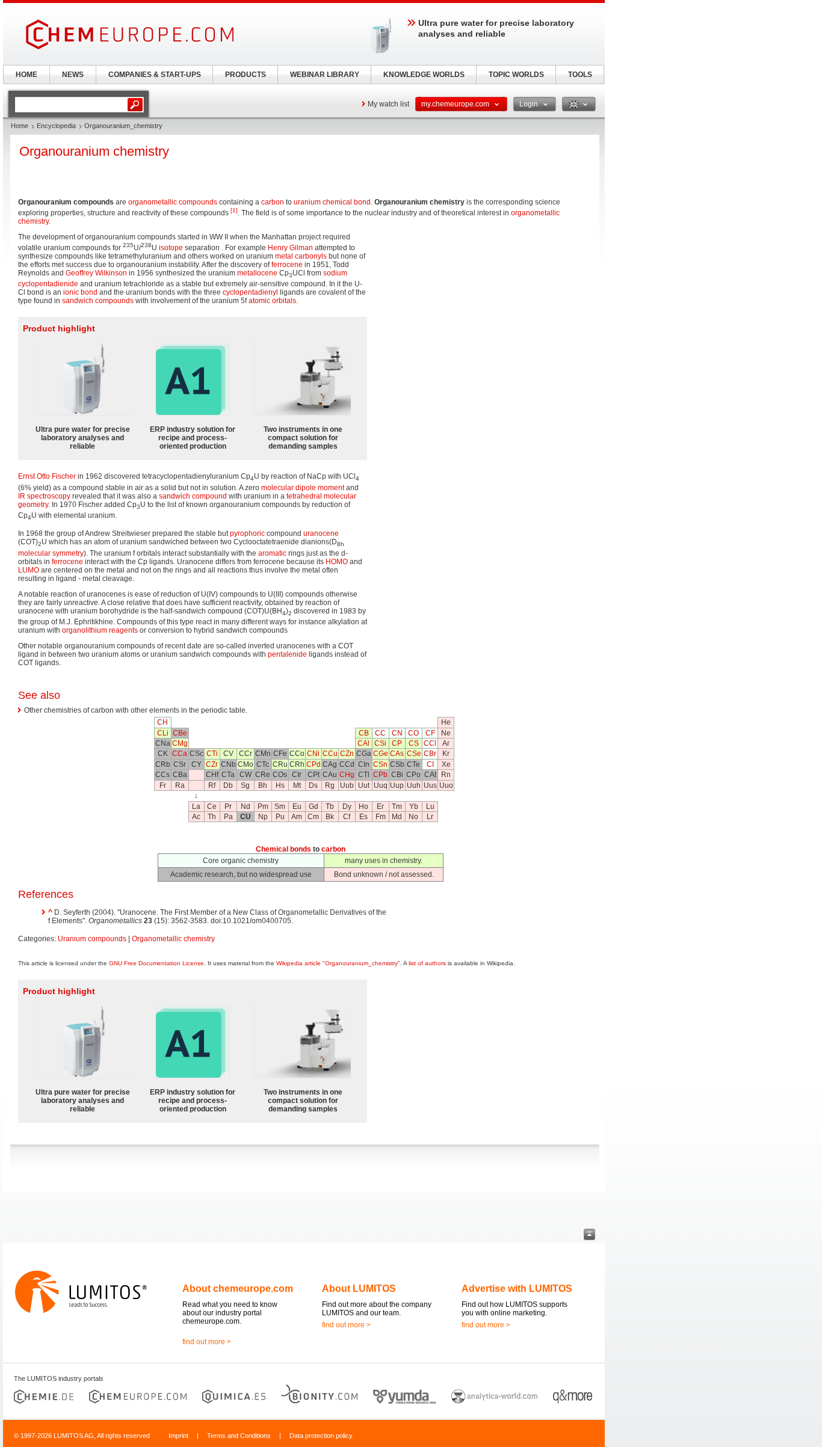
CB (364, 733)
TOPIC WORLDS (516, 74)
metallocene (257, 273)
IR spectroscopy (44, 496)
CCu (330, 753)
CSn (380, 764)
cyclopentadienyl (250, 292)
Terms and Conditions (239, 1435)
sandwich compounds (98, 300)
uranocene (321, 533)
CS (414, 743)
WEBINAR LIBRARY (324, 74)
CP (397, 743)
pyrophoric (247, 533)
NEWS (73, 74)
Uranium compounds (92, 939)
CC (380, 733)
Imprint (178, 1435)
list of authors (427, 963)
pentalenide (287, 654)
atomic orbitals (272, 300)
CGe (380, 753)
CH (162, 722)
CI (430, 764)
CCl (430, 743)
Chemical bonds (283, 849)
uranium (307, 202)
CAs (397, 753)
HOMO (337, 562)
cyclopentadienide (48, 284)
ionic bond (80, 292)
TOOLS (580, 74)
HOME (26, 74)
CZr (212, 764)
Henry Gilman (290, 248)
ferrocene (287, 264)
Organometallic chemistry (173, 939)
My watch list (388, 104)
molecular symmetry (51, 553)
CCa (179, 753)
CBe (180, 733)
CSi (380, 743)
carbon (272, 202)
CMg (180, 743)
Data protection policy (321, 1435)
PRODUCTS (245, 74)
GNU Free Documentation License (156, 963)
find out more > (206, 1342)
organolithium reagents (100, 630)
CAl (363, 743)
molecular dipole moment (302, 488)
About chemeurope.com (237, 1288)
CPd (313, 764)
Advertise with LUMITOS (517, 1288)
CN (397, 733)
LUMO (28, 570)
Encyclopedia (56, 125)
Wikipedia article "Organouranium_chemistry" (338, 963)
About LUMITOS (359, 1288)
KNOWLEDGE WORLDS (424, 74)
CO (413, 733)
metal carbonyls (301, 256)
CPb (380, 774)
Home (19, 125)
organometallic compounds (172, 202)
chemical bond (347, 202)
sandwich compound (193, 496)
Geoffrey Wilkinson (96, 273)
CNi (313, 753)
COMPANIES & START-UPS (154, 74)
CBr (430, 753)
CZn (347, 753)
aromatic (272, 553)
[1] (234, 210)
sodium (335, 273)
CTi (212, 753)
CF (430, 733)
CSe (414, 753)
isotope (171, 248)
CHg (346, 774)
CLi (162, 733)
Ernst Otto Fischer (47, 476)
